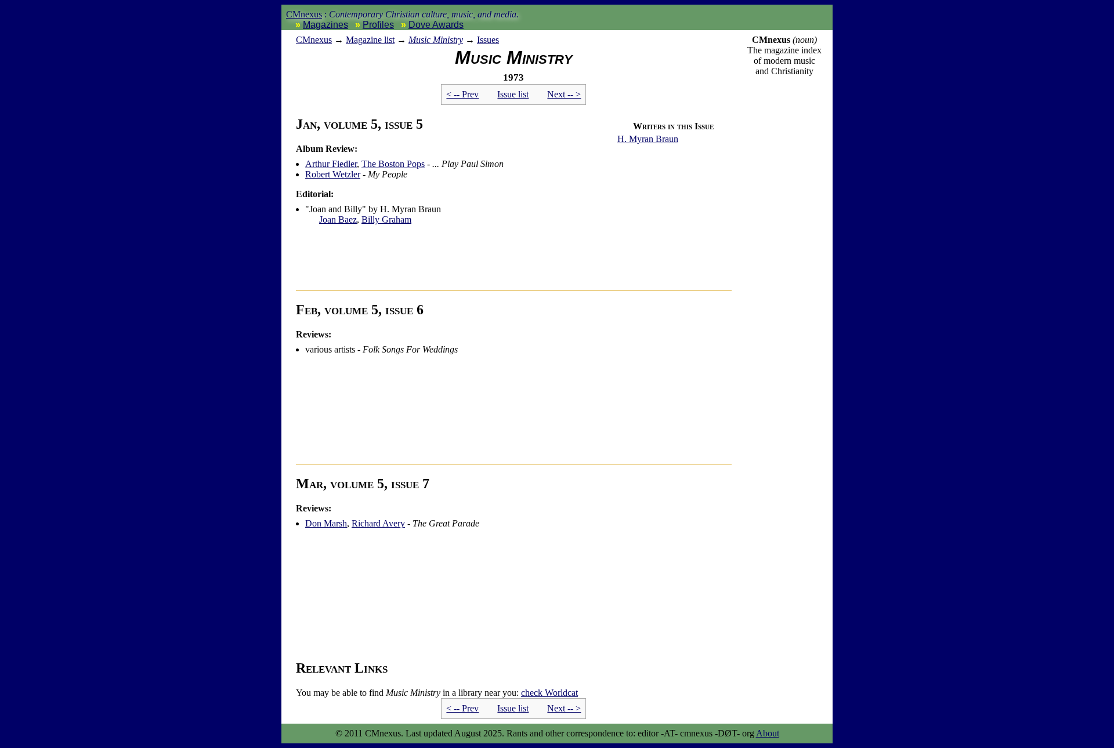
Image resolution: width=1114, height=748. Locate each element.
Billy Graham (386, 219)
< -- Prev (462, 94)
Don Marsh (326, 523)
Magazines (325, 25)
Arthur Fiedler (331, 164)
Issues (488, 40)
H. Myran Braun (647, 139)
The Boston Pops (393, 164)
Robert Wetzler (332, 174)
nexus (314, 40)
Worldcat (549, 693)
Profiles (378, 25)
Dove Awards (436, 25)
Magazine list (370, 40)
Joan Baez (338, 219)
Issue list (513, 94)
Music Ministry (435, 40)
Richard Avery (378, 523)
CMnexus (304, 14)
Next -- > (564, 94)
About (767, 733)
